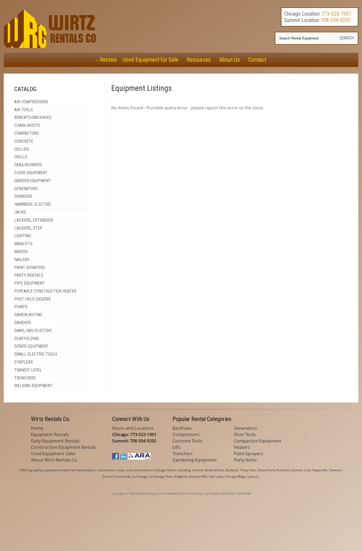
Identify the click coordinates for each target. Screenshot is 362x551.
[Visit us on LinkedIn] (123, 458)
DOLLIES (21, 149)
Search (346, 38)
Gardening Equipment (195, 460)
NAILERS (21, 259)
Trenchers (183, 453)
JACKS (20, 212)
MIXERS (21, 251)
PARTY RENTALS (28, 275)
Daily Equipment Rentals (55, 441)
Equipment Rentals (50, 434)
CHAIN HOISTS (27, 125)
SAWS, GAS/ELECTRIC (33, 330)
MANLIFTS (23, 243)
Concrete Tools (187, 441)
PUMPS (21, 306)
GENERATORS (26, 188)
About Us (229, 59)
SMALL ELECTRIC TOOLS (35, 354)
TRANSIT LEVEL (28, 370)
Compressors (186, 434)
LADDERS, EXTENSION (33, 220)
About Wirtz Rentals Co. (54, 460)
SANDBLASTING (28, 314)
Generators (245, 428)
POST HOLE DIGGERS (32, 299)
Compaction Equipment (257, 441)
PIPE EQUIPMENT (29, 283)
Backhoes (182, 428)
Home (37, 428)
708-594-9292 (336, 20)
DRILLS (20, 156)
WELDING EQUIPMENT (33, 385)
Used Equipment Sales (53, 453)
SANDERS (22, 322)
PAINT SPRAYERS (29, 267)
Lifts (177, 447)
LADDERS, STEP (28, 228)
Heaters (242, 447)
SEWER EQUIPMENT (31, 346)
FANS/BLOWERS (28, 164)
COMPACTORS (26, 133)
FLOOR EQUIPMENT (30, 172)
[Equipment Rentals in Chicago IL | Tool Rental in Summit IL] (51, 47)
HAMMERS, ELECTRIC (32, 204)
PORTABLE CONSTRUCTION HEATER (45, 291)
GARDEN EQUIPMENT (32, 180)
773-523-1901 (336, 14)
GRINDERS (23, 196)
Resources (199, 59)
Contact (257, 59)
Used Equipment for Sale (150, 59)
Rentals (108, 59)
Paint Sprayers (248, 453)
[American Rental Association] (139, 458)
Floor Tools (245, 434)
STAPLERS (23, 362)
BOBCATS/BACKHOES (32, 117)
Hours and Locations (133, 428)
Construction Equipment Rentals (63, 447)
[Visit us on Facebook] (115, 458)
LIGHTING (22, 235)
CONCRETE (23, 141)
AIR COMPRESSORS (31, 101)
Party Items (245, 460)
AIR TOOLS (23, 109)
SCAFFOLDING (26, 338)
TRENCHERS (25, 377)
